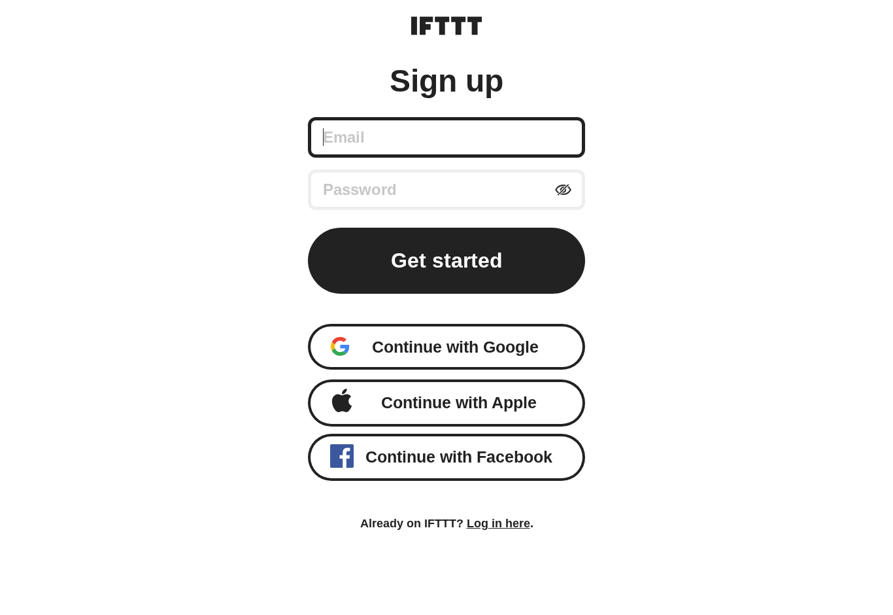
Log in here (498, 523)
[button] (447, 347)
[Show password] (563, 190)
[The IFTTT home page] (446, 26)
